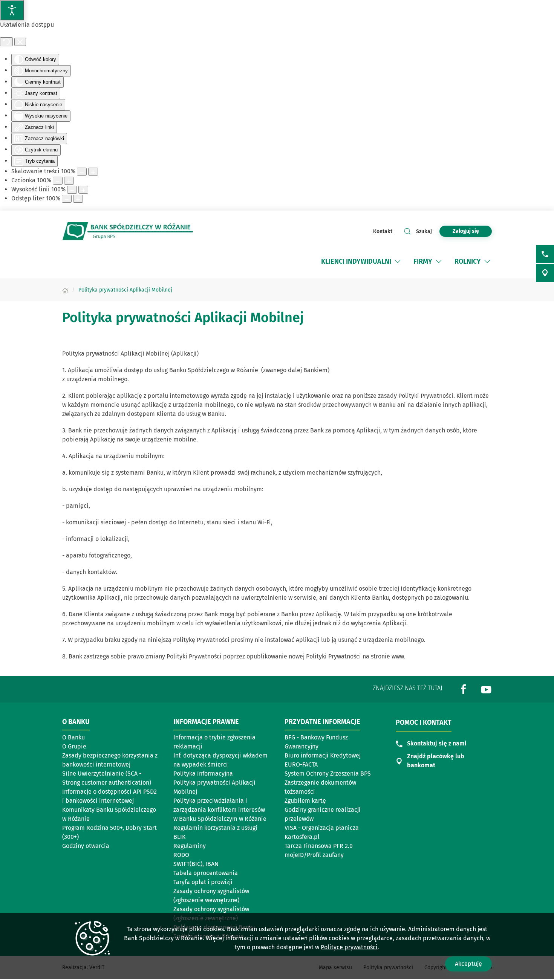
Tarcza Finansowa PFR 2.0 (319, 845)
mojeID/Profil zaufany (314, 854)
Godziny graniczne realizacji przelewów (323, 814)
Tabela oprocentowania (205, 873)
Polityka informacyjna (203, 773)
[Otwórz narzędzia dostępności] (12, 10)
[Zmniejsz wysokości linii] (72, 190)
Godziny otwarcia (85, 845)
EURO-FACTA (301, 764)
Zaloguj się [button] (466, 231)
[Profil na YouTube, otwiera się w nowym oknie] (486, 689)
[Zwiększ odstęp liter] (78, 199)
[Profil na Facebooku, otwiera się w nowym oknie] (463, 689)
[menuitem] (361, 261)
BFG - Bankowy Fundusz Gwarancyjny (316, 742)
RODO (181, 854)
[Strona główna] (65, 290)
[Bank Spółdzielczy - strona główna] (127, 231)
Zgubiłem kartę (305, 800)
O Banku (73, 737)
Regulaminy (189, 845)
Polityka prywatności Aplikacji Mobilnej (214, 787)
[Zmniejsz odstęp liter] (67, 199)
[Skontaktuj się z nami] (545, 254)
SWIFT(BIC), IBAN (196, 864)
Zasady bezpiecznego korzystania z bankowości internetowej (110, 760)
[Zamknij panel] (20, 42)
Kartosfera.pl (302, 836)
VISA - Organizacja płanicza (322, 827)
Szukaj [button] (424, 231)
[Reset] (6, 41)
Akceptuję (468, 963)
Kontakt (382, 231)
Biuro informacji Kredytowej (323, 755)
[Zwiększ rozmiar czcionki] (69, 181)
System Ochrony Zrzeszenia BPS (328, 773)
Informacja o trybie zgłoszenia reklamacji (214, 742)
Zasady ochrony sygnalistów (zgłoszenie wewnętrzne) (211, 895)
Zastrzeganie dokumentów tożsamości (320, 787)
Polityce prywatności (349, 947)
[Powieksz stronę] (93, 172)
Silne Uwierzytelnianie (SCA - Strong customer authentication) (106, 778)
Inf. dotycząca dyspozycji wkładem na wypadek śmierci (220, 760)
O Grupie (74, 746)
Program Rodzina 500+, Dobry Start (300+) (109, 832)
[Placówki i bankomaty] (545, 273)
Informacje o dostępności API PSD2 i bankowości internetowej (109, 796)
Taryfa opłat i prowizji (203, 882)
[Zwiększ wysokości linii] (83, 190)
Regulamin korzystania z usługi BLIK (215, 832)
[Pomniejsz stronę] (82, 172)
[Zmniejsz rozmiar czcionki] (58, 181)
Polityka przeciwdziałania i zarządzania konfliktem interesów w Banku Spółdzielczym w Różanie (219, 809)
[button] (397, 261)
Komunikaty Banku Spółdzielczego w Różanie (109, 814)
